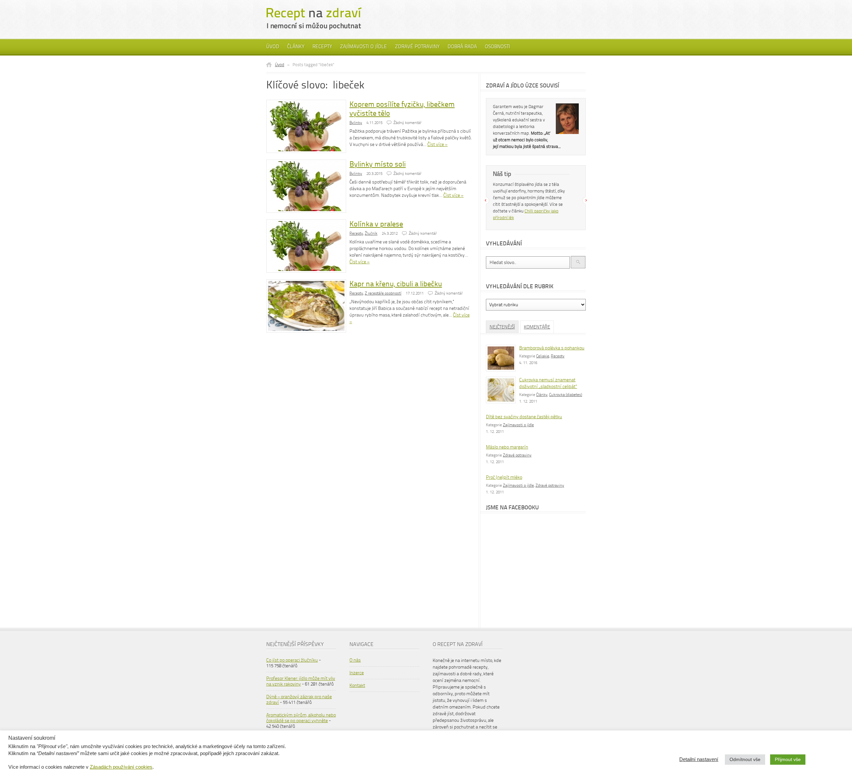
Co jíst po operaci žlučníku (292, 660)
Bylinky (355, 122)
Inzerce (356, 673)
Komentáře (537, 327)
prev (485, 200)
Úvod (272, 47)
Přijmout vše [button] (788, 759)
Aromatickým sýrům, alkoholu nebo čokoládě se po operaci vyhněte (301, 717)
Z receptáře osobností (383, 293)
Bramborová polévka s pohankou (551, 348)
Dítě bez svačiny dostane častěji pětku (524, 417)
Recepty (322, 47)
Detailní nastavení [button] (698, 759)
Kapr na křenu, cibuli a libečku (395, 283)
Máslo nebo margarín (507, 447)
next (586, 200)
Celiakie (542, 356)
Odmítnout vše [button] (745, 759)
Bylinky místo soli (377, 164)
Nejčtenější (502, 327)
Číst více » (437, 144)
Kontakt (357, 685)
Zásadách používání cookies (121, 767)
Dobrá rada (462, 47)
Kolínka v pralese (376, 223)
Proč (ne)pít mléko (504, 477)
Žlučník (371, 233)
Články (296, 47)
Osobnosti (497, 47)
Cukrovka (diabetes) (565, 394)
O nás (355, 660)
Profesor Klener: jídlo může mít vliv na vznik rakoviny (300, 681)
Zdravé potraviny (417, 47)
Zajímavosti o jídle (363, 47)
